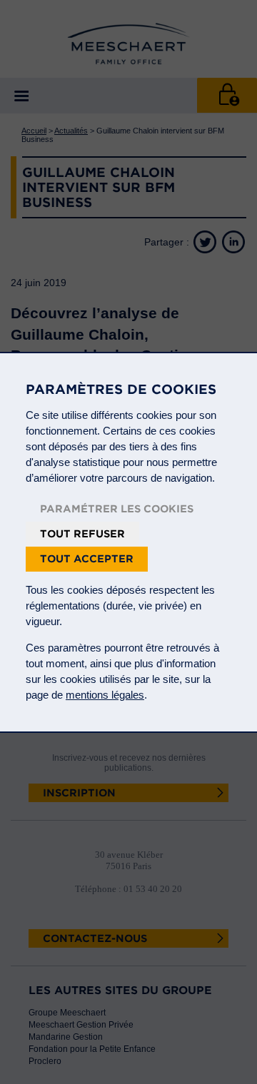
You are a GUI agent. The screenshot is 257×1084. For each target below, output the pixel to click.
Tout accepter (86, 558)
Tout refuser (82, 534)
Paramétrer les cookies (116, 509)
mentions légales (105, 695)
